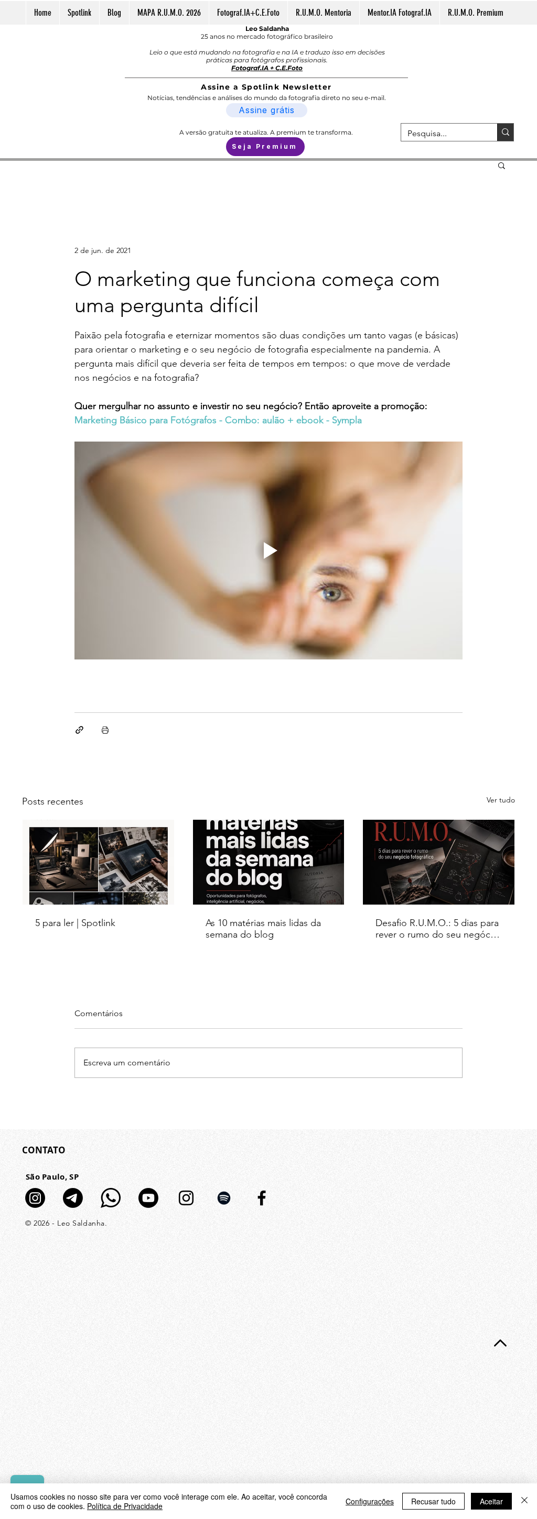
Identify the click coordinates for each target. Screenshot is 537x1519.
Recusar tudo (433, 1501)
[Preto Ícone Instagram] (186, 1198)
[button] (502, 165)
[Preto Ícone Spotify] (224, 1198)
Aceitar (491, 1501)
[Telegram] (73, 1198)
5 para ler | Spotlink (75, 923)
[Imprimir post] (105, 730)
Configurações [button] (370, 1501)
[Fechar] (524, 1501)
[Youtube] (148, 1198)
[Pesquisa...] (505, 132)
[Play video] (268, 550)
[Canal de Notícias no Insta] (35, 1198)
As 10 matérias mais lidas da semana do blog (263, 928)
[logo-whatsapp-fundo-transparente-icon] (111, 1198)
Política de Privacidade (125, 1506)
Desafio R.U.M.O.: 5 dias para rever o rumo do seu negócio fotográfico (437, 928)
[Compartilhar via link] (79, 730)
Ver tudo (501, 800)
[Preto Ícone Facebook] (262, 1198)
